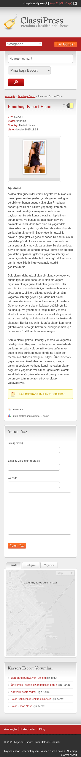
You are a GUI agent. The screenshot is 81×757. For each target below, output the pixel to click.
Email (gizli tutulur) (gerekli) (24, 460)
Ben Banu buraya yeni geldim (28, 677)
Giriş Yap (65, 3)
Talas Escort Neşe (21, 706)
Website (12, 478)
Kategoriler (28, 729)
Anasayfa (10, 96)
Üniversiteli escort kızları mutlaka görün (34, 684)
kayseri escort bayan (53, 751)
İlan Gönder (66, 44)
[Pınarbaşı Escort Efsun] (34, 173)
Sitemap (72, 751)
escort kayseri (30, 751)
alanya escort (69, 755)
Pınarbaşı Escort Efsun (29, 106)
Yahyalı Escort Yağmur (24, 692)
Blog (42, 729)
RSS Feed (75, 3)
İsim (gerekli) (15, 443)
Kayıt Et (53, 3)
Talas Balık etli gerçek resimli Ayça (31, 699)
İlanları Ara (16, 82)
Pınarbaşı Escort (26, 96)
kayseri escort (12, 751)
